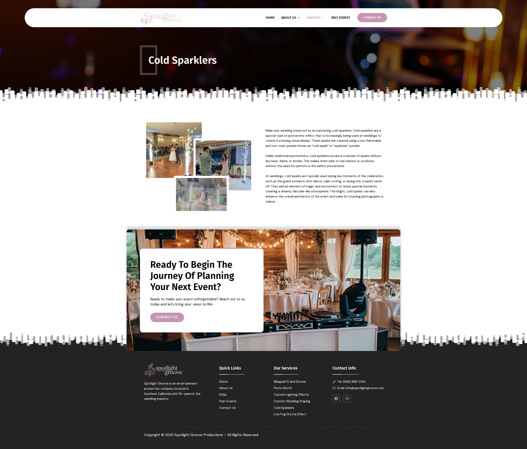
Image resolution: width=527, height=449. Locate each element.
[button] (372, 17)
